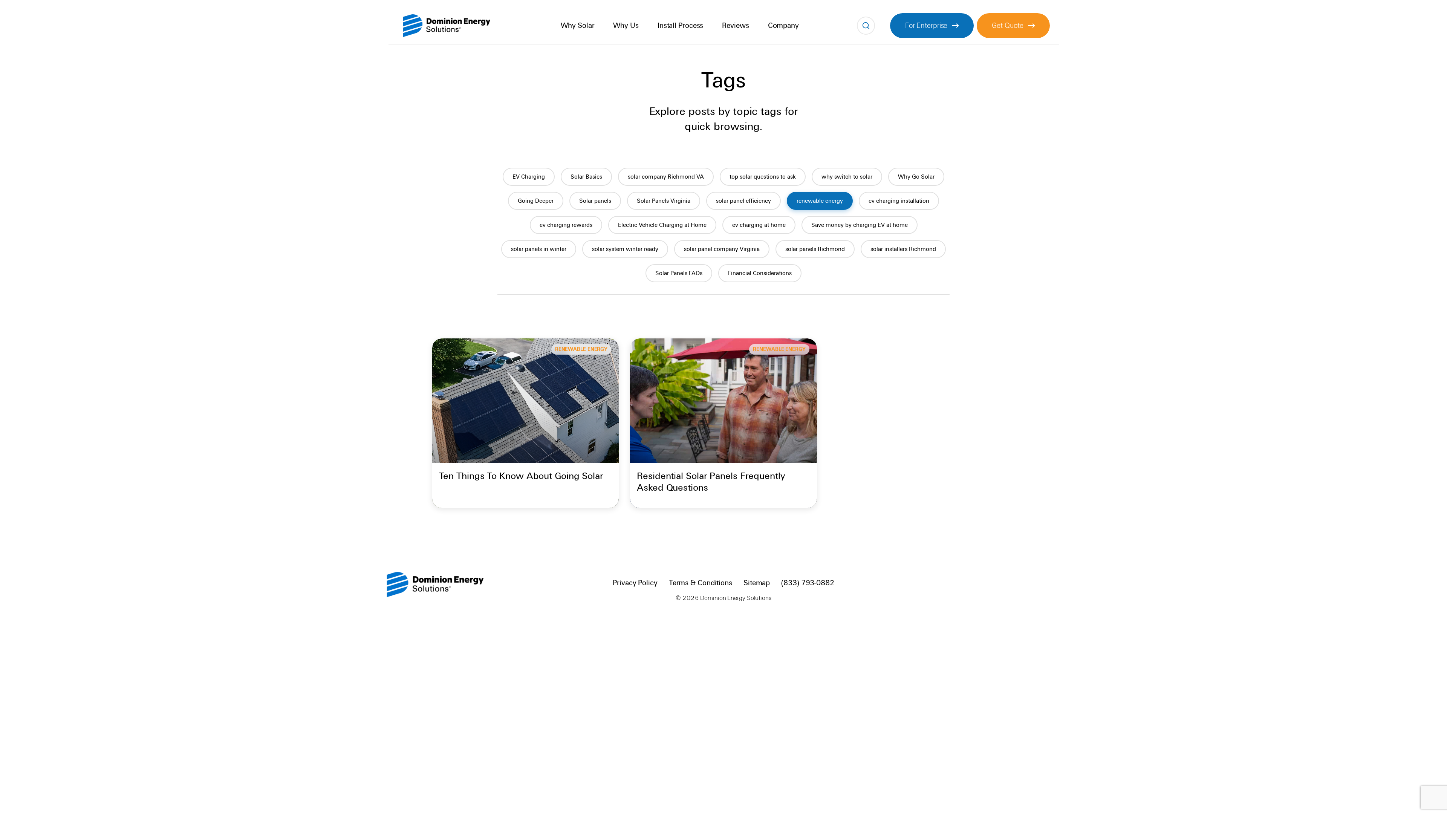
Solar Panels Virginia (663, 200)
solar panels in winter (538, 249)
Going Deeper (536, 200)
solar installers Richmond (903, 249)
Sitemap (756, 582)
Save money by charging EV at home (859, 225)
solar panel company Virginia (722, 249)
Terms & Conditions (700, 582)
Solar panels (595, 200)
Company (783, 25)
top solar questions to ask (763, 176)
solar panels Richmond (815, 249)
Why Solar (577, 25)
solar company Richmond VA (666, 176)
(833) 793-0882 (807, 582)
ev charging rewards (566, 225)
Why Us (625, 25)
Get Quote (1007, 25)
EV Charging (528, 176)
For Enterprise (926, 25)
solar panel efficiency (743, 200)
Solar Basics (586, 176)
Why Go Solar (916, 176)
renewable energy (820, 200)
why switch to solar (846, 176)
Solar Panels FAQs (678, 273)
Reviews (735, 25)
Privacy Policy (635, 582)
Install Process (681, 25)
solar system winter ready (625, 249)
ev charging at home (759, 225)
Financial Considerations (760, 273)
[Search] (866, 26)
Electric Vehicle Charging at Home (662, 225)
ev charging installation (899, 200)
